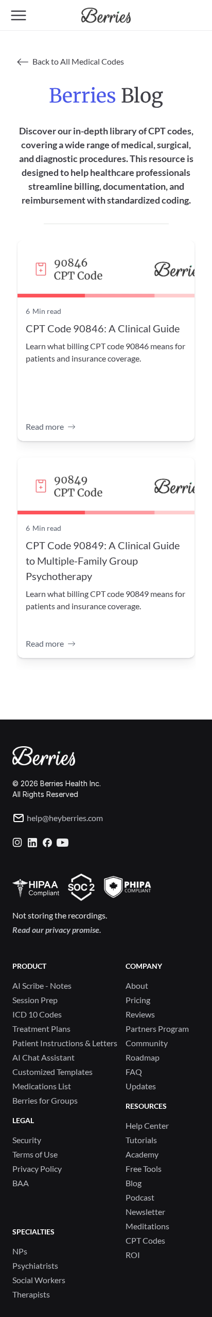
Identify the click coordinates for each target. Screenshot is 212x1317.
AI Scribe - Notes (42, 985)
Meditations (147, 1226)
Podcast (140, 1197)
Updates (141, 1086)
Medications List (41, 1086)
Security (26, 1140)
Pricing (138, 1000)
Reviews (140, 1014)
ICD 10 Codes (37, 1014)
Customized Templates (52, 1071)
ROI (133, 1255)
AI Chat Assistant (43, 1057)
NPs (19, 1251)
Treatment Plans (41, 1028)
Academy (142, 1154)
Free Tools (144, 1168)
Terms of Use (35, 1154)
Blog (134, 1183)
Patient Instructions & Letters (64, 1043)
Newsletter (145, 1211)
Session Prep (35, 1000)
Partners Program (157, 1028)
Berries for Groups (45, 1100)
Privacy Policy (37, 1168)
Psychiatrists (35, 1265)
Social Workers (38, 1280)
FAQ (134, 1071)
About (137, 985)
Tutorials (141, 1140)
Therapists (31, 1294)
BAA (20, 1183)
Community (147, 1043)
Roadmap (143, 1057)
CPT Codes (145, 1240)
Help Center (147, 1125)
